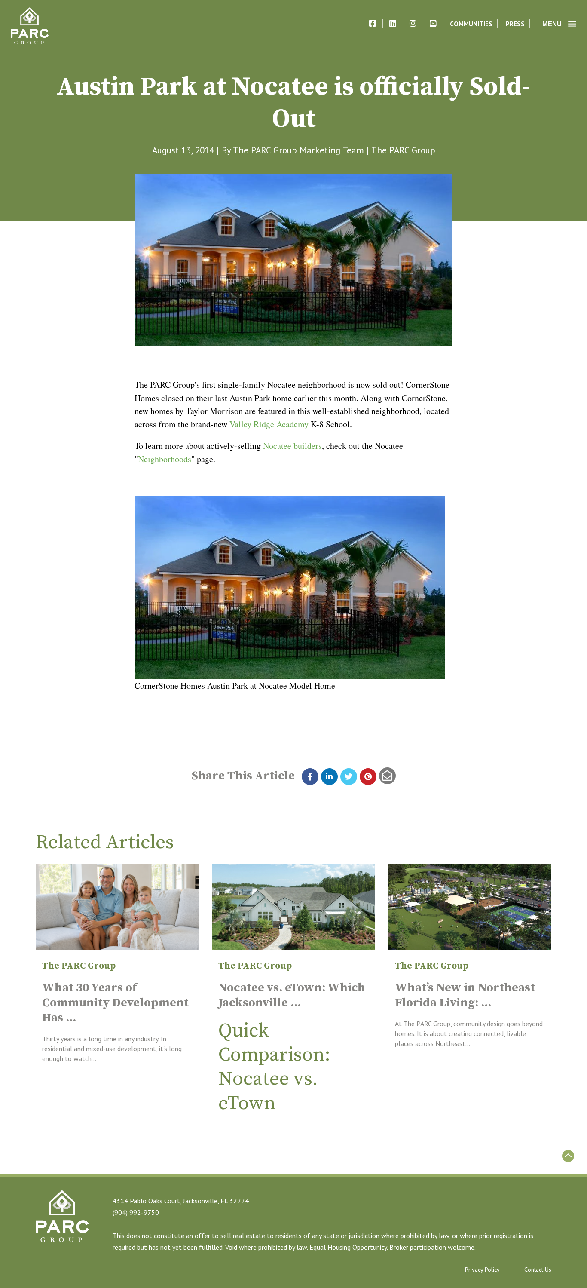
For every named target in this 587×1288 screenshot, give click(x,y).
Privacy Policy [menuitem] (482, 1269)
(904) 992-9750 (136, 1212)
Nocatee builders (292, 445)
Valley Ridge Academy (269, 424)
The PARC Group (403, 150)
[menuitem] (537, 1270)
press (515, 24)
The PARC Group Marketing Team (298, 150)
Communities (471, 24)
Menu (552, 24)
